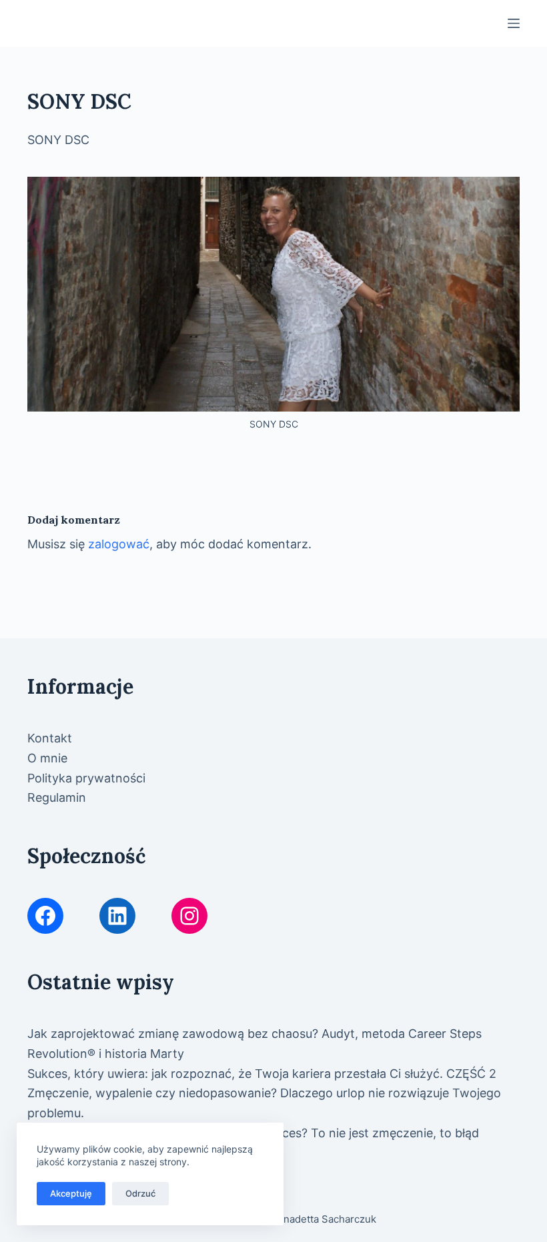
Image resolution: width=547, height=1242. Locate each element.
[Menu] (514, 23)
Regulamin (56, 797)
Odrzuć (140, 1193)
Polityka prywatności (86, 778)
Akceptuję (71, 1193)
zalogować (118, 544)
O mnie (47, 758)
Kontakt (49, 738)
